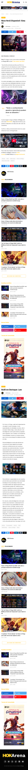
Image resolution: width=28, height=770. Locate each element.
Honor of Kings (20, 158)
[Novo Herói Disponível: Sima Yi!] (14, 43)
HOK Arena (8, 26)
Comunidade (9, 525)
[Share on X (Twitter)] (12, 32)
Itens (18, 527)
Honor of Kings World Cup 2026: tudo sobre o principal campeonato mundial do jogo (12, 200)
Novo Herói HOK (5, 160)
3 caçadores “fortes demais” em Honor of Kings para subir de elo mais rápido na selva (13, 268)
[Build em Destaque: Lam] (14, 409)
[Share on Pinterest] (20, 32)
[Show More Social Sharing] (25, 32)
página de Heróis (20, 154)
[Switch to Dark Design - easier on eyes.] (24, 2)
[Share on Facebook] (5, 32)
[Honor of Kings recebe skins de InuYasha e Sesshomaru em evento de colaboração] (14, 212)
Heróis (3, 17)
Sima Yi (12, 160)
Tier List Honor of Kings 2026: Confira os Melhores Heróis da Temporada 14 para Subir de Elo (13, 245)
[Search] (26, 2)
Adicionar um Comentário (14, 276)
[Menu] (2, 2)
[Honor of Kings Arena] (13, 2)
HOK (7, 158)
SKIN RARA (9, 121)
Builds (3, 386)
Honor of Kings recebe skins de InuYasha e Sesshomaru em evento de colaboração (11, 222)
